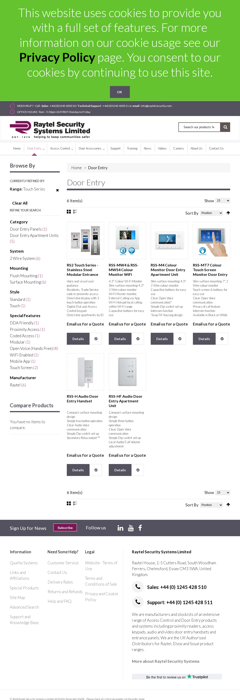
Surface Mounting (25, 282)
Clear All (19, 203)
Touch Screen (21, 367)
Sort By (192, 213)
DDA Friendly (22, 322)
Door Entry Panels (26, 229)
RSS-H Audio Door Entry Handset (82, 398)
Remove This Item (57, 193)
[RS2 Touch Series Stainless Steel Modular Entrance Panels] (85, 240)
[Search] (225, 127)
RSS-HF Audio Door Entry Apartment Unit (125, 401)
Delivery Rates (60, 582)
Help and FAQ (59, 601)
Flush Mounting (23, 275)
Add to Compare (96, 339)
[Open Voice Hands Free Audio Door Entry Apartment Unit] (127, 371)
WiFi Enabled (21, 354)
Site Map (17, 597)
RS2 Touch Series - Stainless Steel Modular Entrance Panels (82, 272)
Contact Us (57, 572)
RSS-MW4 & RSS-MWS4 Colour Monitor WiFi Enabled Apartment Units (126, 274)
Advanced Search (24, 607)
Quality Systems (24, 562)
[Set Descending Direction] (228, 213)
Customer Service (63, 562)
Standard (17, 299)
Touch (15, 305)
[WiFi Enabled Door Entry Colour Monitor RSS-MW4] (127, 240)
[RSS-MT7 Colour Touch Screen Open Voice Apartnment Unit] (211, 240)
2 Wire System (22, 258)
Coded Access (22, 335)
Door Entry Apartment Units (34, 235)
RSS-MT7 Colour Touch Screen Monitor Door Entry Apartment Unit (210, 272)
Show (209, 200)
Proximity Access (25, 329)
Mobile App (20, 361)
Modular (17, 342)
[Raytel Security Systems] (55, 128)
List (75, 211)
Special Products (24, 587)
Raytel (15, 384)
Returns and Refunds (65, 591)
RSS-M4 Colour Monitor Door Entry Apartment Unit (168, 270)
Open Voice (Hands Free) (31, 348)
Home (76, 167)
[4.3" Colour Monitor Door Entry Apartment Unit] (169, 240)
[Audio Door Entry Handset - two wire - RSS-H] (85, 371)
